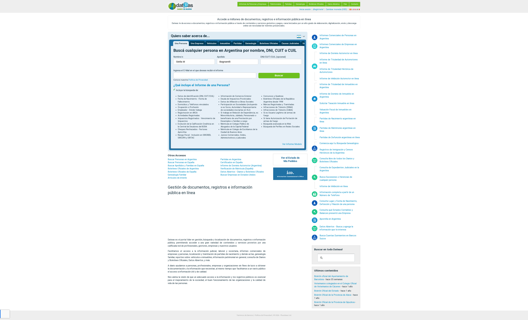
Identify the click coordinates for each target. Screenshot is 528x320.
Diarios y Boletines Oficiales (250, 171)
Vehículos (211, 43)
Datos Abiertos (334, 4)
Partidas (288, 4)
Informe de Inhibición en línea (334, 186)
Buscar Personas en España (181, 162)
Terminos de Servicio (245, 315)
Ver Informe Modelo (292, 144)
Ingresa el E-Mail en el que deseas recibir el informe (198, 70)
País (345, 4)
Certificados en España (231, 162)
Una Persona (181, 43)
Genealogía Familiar (177, 174)
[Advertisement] (217, 217)
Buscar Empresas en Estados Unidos (237, 174)
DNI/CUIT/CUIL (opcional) (273, 57)
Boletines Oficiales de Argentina (183, 168)
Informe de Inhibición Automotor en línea (339, 78)
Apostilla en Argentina (330, 219)
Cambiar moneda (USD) (336, 9)
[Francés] (353, 9)
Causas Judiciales (290, 43)
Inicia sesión (305, 9)
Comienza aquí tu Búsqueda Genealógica (339, 143)
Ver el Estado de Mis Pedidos (290, 159)
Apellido (221, 57)
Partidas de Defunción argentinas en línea (340, 137)
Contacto (354, 4)
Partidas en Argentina (230, 159)
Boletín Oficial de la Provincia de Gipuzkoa (334, 302)
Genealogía (300, 4)
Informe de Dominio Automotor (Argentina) (241, 165)
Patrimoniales (275, 4)
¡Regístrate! (318, 9)
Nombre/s (178, 57)
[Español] (350, 9)
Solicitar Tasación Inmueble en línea (337, 103)
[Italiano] (359, 9)
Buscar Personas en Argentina (182, 159)
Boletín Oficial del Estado (326, 290)
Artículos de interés (177, 177)
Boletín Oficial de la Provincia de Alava (332, 295)
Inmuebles (225, 43)
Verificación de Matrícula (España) (236, 168)
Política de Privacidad (198, 80)
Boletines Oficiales (316, 4)
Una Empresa (197, 43)
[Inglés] (356, 9)
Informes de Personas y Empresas (252, 4)
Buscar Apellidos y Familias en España (186, 165)
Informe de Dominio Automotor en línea (339, 53)
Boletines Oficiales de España (182, 171)
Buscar (279, 75)
